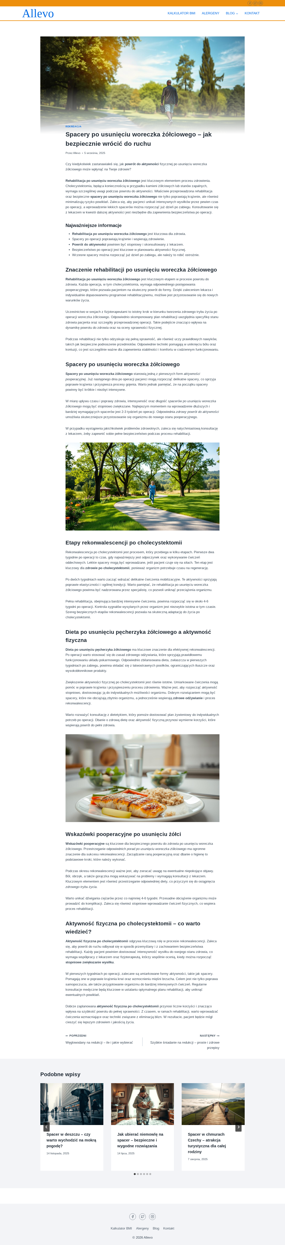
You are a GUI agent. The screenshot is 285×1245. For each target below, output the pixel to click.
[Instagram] (260, 3)
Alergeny (210, 13)
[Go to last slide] (46, 1127)
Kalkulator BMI (181, 13)
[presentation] (71, 1104)
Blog (156, 1228)
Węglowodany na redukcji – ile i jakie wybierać (99, 1039)
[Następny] (238, 1127)
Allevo (76, 153)
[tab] (135, 1174)
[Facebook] (250, 3)
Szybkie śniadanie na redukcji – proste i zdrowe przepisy (184, 1042)
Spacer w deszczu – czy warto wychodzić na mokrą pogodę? (71, 1140)
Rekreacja (73, 126)
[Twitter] (255, 3)
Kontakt (252, 13)
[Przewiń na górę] (275, 1239)
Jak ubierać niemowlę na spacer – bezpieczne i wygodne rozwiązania (140, 1140)
